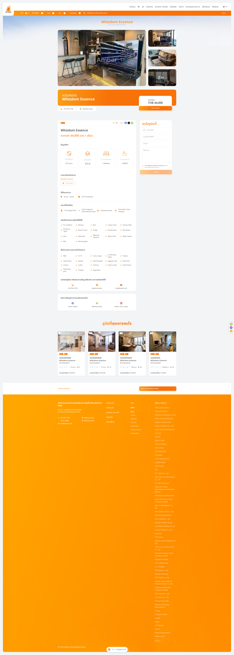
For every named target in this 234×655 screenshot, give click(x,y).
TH (226, 7)
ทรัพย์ (113, 25)
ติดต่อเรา (215, 6)
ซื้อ (139, 6)
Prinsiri (157, 437)
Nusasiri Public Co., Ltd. (164, 530)
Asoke (133, 415)
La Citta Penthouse (162, 483)
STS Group (159, 537)
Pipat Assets (159, 466)
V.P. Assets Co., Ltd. (162, 597)
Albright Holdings (161, 574)
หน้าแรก (132, 6)
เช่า (143, 6)
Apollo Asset (159, 440)
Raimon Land (160, 636)
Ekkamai (134, 419)
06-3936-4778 (65, 418)
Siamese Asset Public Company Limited (163, 588)
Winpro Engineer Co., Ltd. (164, 426)
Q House (158, 533)
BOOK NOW (155, 108)
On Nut (133, 422)
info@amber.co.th (66, 424)
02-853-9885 (64, 421)
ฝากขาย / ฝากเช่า (161, 6)
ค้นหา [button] (223, 13)
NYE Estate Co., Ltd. (162, 577)
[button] (102, 58)
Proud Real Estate (161, 563)
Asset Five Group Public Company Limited (164, 500)
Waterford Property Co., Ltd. (165, 415)
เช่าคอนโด (110, 407)
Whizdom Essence (67, 179)
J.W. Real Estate (160, 451)
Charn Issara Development (165, 429)
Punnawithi (135, 433)
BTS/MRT (35, 13)
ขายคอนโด (110, 403)
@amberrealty (89, 418)
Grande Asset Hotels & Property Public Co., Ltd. (164, 582)
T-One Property (160, 444)
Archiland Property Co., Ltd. (165, 526)
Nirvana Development (163, 515)
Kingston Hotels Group (163, 522)
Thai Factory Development (164, 495)
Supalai (157, 618)
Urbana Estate (160, 462)
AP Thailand (159, 625)
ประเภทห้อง (73, 13)
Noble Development (162, 633)
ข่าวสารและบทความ (193, 6)
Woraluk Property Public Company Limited (164, 554)
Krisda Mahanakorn (162, 408)
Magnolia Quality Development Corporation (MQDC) (164, 489)
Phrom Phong (136, 430)
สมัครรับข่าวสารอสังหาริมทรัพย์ (149, 389)
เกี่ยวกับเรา (206, 6)
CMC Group (159, 448)
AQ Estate (158, 455)
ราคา (59, 13)
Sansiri (157, 629)
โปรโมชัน (173, 6)
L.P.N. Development (162, 459)
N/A (156, 470)
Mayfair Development (163, 422)
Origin (157, 622)
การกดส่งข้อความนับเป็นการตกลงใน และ (156, 166)
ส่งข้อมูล (155, 172)
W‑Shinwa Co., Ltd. (162, 570)
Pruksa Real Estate (162, 601)
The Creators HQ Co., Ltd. (164, 511)
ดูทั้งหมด (165, 641)
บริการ (181, 6)
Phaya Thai (134, 426)
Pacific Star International (164, 418)
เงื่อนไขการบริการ (154, 167)
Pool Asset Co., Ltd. (162, 594)
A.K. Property (160, 567)
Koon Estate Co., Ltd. (162, 519)
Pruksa (157, 611)
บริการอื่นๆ (110, 422)
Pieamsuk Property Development (162, 605)
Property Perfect (161, 614)
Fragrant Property (161, 559)
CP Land (158, 433)
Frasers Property (161, 411)
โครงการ (149, 6)
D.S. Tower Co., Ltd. (162, 473)
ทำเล (48, 13)
